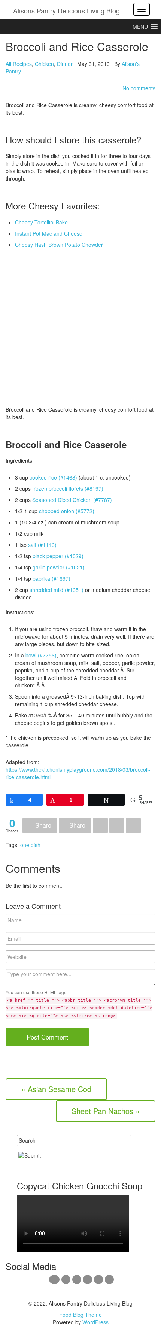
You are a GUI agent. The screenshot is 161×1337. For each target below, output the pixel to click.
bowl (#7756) (41, 655)
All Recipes (19, 63)
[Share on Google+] (100, 825)
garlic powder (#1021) (59, 567)
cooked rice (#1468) (53, 477)
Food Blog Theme (80, 1314)
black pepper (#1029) (58, 556)
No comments (138, 88)
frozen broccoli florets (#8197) (67, 488)
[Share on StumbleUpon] (133, 825)
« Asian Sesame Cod (56, 1088)
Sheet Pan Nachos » (106, 1110)
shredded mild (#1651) (56, 589)
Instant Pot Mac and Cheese (48, 233)
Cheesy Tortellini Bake (41, 222)
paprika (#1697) (51, 578)
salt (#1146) (42, 544)
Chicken (44, 63)
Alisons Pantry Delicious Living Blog (66, 10)
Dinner (65, 63)
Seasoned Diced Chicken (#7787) (72, 499)
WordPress (95, 1322)
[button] (140, 26)
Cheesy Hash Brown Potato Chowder (59, 244)
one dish (30, 845)
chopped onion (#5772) (66, 511)
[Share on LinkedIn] (116, 825)
